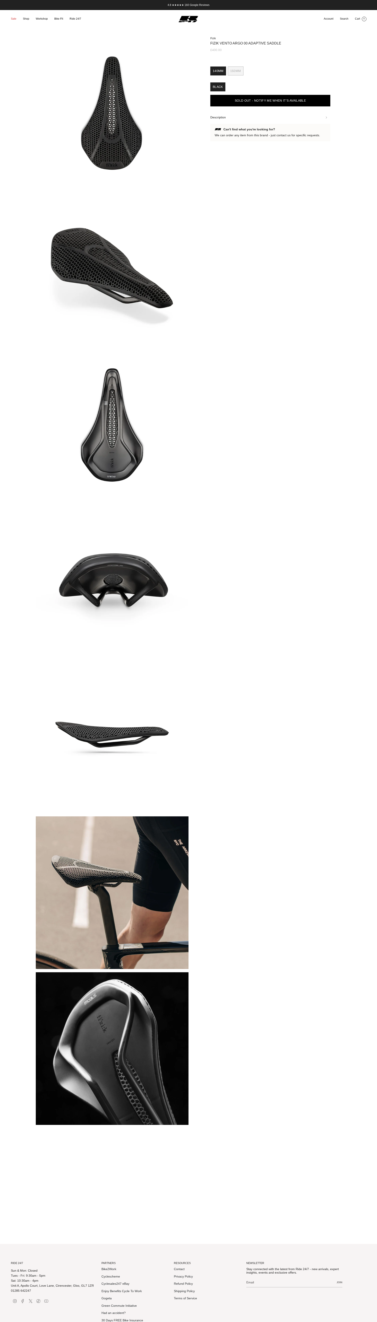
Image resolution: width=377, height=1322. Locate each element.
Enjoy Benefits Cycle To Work (121, 1291)
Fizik (213, 38)
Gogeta (106, 1298)
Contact (179, 1269)
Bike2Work (108, 1269)
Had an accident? (113, 1313)
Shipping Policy (184, 1291)
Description (218, 117)
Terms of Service (185, 1298)
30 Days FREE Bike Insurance (122, 1320)
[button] (26, 19)
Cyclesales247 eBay (115, 1283)
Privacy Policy (183, 1276)
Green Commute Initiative (119, 1305)
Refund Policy (183, 1283)
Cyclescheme (110, 1276)
